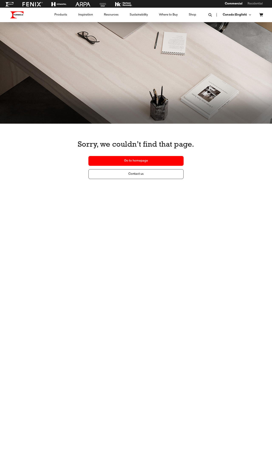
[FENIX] (32, 4)
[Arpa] (82, 4)
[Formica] (9, 4)
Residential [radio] (255, 3)
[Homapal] (59, 4)
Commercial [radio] (233, 3)
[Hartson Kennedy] (123, 4)
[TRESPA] (102, 4)
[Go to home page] (17, 15)
